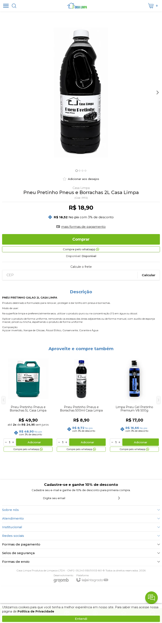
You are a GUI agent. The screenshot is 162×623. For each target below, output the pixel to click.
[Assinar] (119, 498)
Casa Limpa (81, 187)
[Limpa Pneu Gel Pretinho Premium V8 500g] (134, 403)
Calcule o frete (81, 266)
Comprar (81, 239)
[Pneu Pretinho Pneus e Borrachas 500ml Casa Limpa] (81, 403)
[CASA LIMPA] (77, 6)
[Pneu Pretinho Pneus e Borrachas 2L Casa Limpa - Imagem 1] (81, 92)
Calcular (148, 275)
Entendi (81, 619)
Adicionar (34, 442)
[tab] (76, 170)
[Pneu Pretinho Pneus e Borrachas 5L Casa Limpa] (28, 403)
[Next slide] (157, 92)
